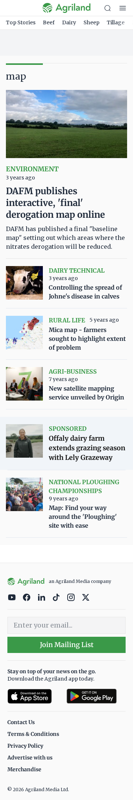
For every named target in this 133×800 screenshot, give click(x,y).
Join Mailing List (66, 644)
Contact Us (21, 722)
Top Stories (20, 22)
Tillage (116, 22)
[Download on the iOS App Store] (34, 696)
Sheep (91, 22)
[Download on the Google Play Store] (96, 696)
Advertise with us (29, 757)
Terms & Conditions (33, 734)
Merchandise (24, 769)
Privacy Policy (25, 746)
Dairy (69, 22)
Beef (49, 22)
